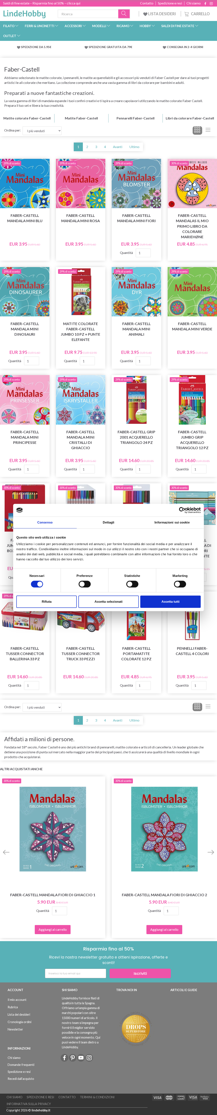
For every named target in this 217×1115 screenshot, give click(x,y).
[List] (208, 130)
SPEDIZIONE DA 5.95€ (36, 47)
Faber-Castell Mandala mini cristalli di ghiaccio (80, 440)
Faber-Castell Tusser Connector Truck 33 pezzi (80, 653)
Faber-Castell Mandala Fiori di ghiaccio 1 (52, 895)
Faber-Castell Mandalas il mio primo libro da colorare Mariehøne (192, 226)
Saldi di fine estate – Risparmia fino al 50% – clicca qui (41, 3)
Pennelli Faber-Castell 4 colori (192, 651)
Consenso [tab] (45, 522)
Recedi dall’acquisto (21, 1078)
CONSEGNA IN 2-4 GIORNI (185, 47)
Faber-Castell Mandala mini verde (192, 326)
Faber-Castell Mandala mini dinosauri (25, 329)
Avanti (117, 147)
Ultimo (134, 147)
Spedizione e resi (170, 3)
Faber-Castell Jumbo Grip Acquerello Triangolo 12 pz (192, 440)
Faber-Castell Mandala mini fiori (136, 218)
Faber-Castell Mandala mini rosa (80, 218)
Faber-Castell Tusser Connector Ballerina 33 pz (25, 653)
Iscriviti (140, 973)
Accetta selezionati (108, 601)
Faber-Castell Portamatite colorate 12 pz (136, 653)
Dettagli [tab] (108, 522)
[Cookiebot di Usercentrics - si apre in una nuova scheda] (182, 510)
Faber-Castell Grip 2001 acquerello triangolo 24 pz (136, 437)
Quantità (127, 253)
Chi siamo (193, 3)
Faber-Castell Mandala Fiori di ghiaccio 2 (164, 895)
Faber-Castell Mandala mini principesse (25, 437)
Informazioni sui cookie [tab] (171, 522)
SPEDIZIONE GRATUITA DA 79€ (110, 47)
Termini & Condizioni (97, 1097)
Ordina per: (12, 130)
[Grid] (197, 130)
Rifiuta (46, 601)
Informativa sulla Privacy (29, 1104)
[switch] (85, 584)
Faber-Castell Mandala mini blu (24, 218)
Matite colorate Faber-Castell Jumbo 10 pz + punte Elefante (80, 331)
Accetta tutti (170, 601)
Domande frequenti (21, 1065)
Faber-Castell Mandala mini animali (136, 329)
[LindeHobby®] (24, 13)
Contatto (146, 3)
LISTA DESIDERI (162, 13)
